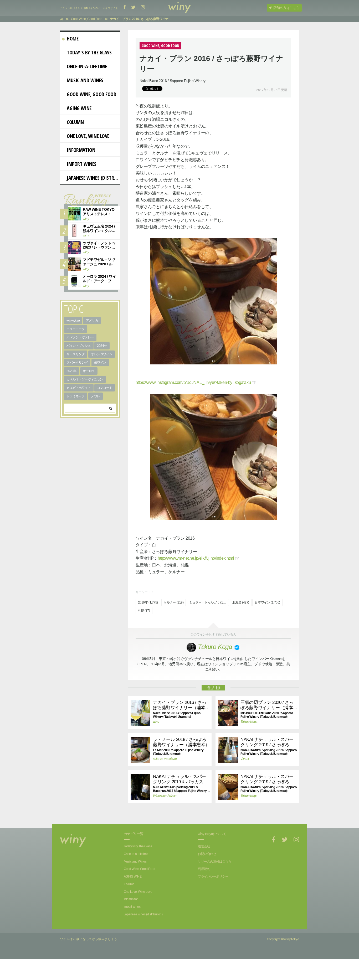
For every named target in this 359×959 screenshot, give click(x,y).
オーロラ (89, 371)
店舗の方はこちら (286, 8)
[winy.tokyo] (179, 8)
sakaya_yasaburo (165, 759)
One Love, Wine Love (88, 136)
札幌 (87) (144, 610)
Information (81, 149)
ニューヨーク (75, 329)
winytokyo (73, 320)
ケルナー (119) (174, 602)
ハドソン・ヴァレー (80, 337)
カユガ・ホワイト (78, 388)
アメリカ (92, 320)
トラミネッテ (75, 396)
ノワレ (95, 396)
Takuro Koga (248, 722)
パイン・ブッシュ (78, 346)
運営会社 (204, 846)
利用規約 (204, 869)
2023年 (71, 371)
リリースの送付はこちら (214, 861)
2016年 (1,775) (148, 602)
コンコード (104, 388)
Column (75, 122)
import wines (81, 163)
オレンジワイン (101, 354)
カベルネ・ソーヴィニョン (84, 379)
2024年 (102, 346)
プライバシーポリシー (213, 876)
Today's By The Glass (89, 52)
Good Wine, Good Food (91, 94)
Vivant (244, 759)
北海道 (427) (240, 602)
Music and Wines (85, 80)
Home (72, 38)
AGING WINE (79, 108)
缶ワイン (100, 362)
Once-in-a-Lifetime (87, 66)
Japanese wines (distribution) (93, 177)
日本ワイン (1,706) (267, 602)
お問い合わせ (207, 854)
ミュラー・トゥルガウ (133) (208, 602)
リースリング (75, 354)
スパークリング (77, 362)
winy (156, 722)
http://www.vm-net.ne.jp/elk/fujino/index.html (196, 558)
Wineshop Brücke (165, 796)
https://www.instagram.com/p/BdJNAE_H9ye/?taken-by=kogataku (193, 382)
